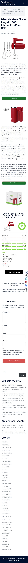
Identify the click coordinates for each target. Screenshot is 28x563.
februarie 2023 (6, 516)
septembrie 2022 (7, 530)
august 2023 (5, 500)
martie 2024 (5, 480)
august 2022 (5, 533)
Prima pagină (6, 9)
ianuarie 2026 (6, 450)
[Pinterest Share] (26, 282)
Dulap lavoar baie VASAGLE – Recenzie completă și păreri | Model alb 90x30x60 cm (14, 407)
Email (5, 333)
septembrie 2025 (7, 453)
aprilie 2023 (5, 511)
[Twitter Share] (26, 275)
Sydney (17, 560)
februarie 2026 (6, 447)
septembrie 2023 (7, 497)
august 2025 (5, 456)
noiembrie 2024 (6, 461)
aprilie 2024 (5, 478)
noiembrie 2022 (6, 524)
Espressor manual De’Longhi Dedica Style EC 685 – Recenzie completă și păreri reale (14, 414)
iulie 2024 (5, 469)
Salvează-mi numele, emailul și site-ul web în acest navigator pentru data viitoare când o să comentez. (13, 352)
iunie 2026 (5, 442)
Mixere (13, 33)
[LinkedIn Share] (26, 278)
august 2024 (5, 467)
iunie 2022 (5, 538)
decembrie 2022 (7, 522)
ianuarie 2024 (6, 486)
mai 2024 (5, 475)
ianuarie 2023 (6, 519)
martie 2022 (5, 547)
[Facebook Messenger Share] (26, 285)
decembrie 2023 (7, 489)
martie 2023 (5, 513)
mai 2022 (5, 541)
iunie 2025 (5, 458)
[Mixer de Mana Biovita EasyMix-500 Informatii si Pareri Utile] (9, 226)
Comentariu (6, 312)
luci (4, 31)
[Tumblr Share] (26, 288)
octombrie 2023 (6, 494)
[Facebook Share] (26, 272)
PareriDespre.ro (7, 2)
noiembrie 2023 (6, 491)
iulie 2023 (5, 502)
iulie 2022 (5, 536)
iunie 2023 (5, 505)
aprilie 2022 (5, 544)
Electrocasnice (16, 9)
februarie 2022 (6, 549)
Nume (5, 325)
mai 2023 (5, 508)
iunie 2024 (5, 472)
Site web (5, 341)
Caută (4, 372)
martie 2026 (5, 444)
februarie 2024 (6, 483)
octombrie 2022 (6, 527)
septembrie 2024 (7, 464)
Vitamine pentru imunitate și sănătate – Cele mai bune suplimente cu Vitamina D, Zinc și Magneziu (13, 400)
